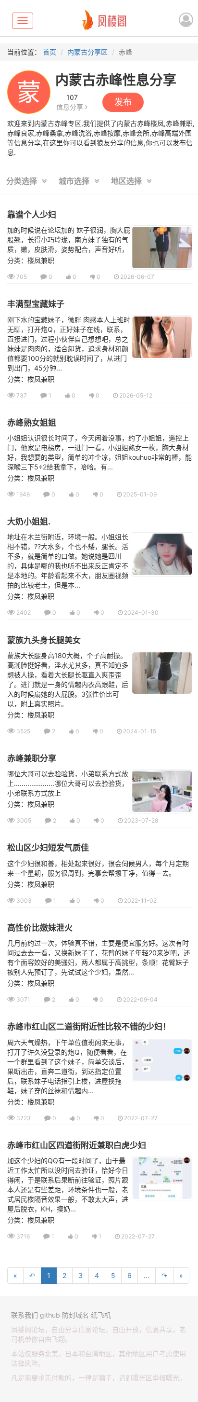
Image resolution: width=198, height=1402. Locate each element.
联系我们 (24, 1315)
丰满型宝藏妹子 (35, 304)
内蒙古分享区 (87, 52)
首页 (49, 52)
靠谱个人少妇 (31, 215)
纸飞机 (101, 1315)
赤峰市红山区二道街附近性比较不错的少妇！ (89, 1026)
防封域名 (75, 1315)
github (50, 1315)
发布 (123, 102)
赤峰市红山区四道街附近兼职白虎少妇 (76, 1145)
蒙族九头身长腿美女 (44, 640)
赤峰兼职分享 (31, 758)
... (146, 1275)
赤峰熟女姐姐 (31, 422)
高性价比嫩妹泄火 (40, 928)
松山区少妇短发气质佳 (48, 847)
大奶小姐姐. (28, 521)
